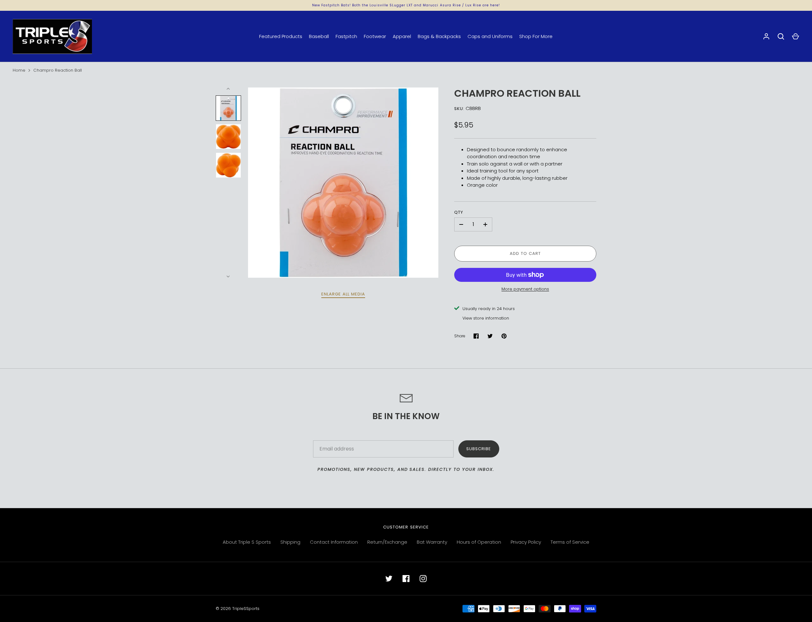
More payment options (525, 289)
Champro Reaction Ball (57, 70)
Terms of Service (570, 542)
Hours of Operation (479, 542)
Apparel (402, 36)
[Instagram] (423, 579)
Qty (458, 212)
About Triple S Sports (247, 542)
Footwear (375, 36)
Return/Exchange (387, 542)
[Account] (766, 36)
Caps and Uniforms (490, 36)
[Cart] (795, 36)
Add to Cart (525, 253)
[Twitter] (389, 579)
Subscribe (478, 449)
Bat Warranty (432, 542)
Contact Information (334, 542)
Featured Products (280, 36)
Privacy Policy (526, 542)
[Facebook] (406, 579)
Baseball (319, 36)
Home (19, 70)
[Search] (781, 36)
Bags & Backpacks (439, 36)
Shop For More (536, 36)
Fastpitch (346, 36)
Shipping (290, 542)
